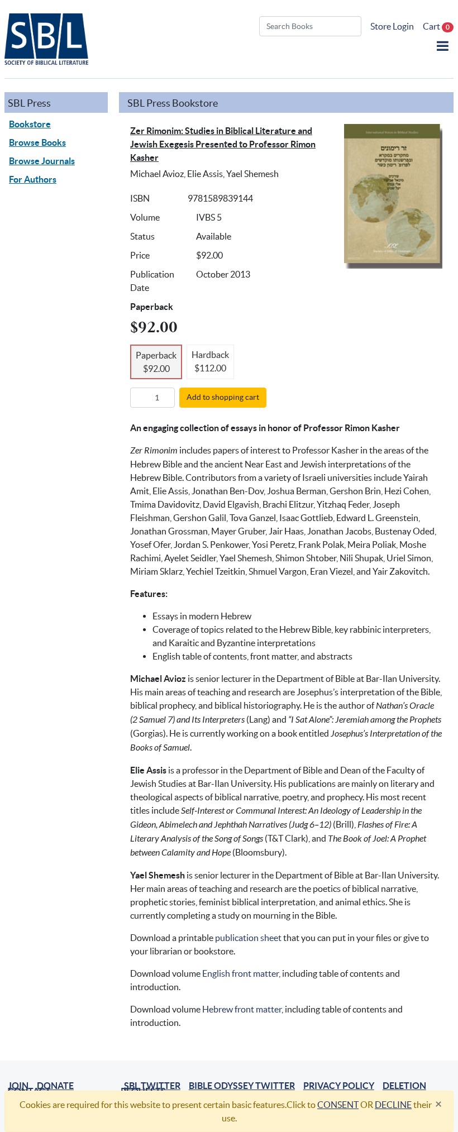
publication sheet (248, 938)
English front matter (240, 973)
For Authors (32, 179)
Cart (436, 26)
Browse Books (37, 142)
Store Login (392, 26)
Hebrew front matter (242, 1009)
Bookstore (30, 124)
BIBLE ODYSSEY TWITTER (242, 1086)
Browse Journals (42, 161)
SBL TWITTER (152, 1086)
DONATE (55, 1086)
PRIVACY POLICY (338, 1086)
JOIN (18, 1086)
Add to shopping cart (223, 397)
